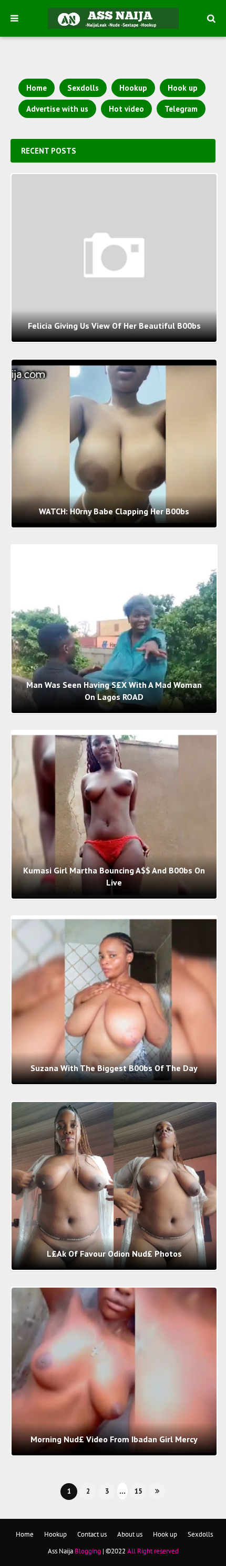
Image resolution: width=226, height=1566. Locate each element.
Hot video (126, 109)
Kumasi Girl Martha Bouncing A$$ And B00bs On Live (114, 876)
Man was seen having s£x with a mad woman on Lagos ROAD (114, 690)
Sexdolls (83, 88)
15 (138, 1491)
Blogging (88, 1551)
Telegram (181, 109)
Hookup (133, 88)
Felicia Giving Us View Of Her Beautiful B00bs (114, 325)
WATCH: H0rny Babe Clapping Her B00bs (114, 511)
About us (129, 1534)
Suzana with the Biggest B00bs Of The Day (114, 1068)
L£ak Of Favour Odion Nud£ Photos (114, 1253)
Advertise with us (57, 109)
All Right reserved (153, 1551)
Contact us (92, 1534)
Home (36, 88)
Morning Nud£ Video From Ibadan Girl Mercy (114, 1439)
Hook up (183, 88)
